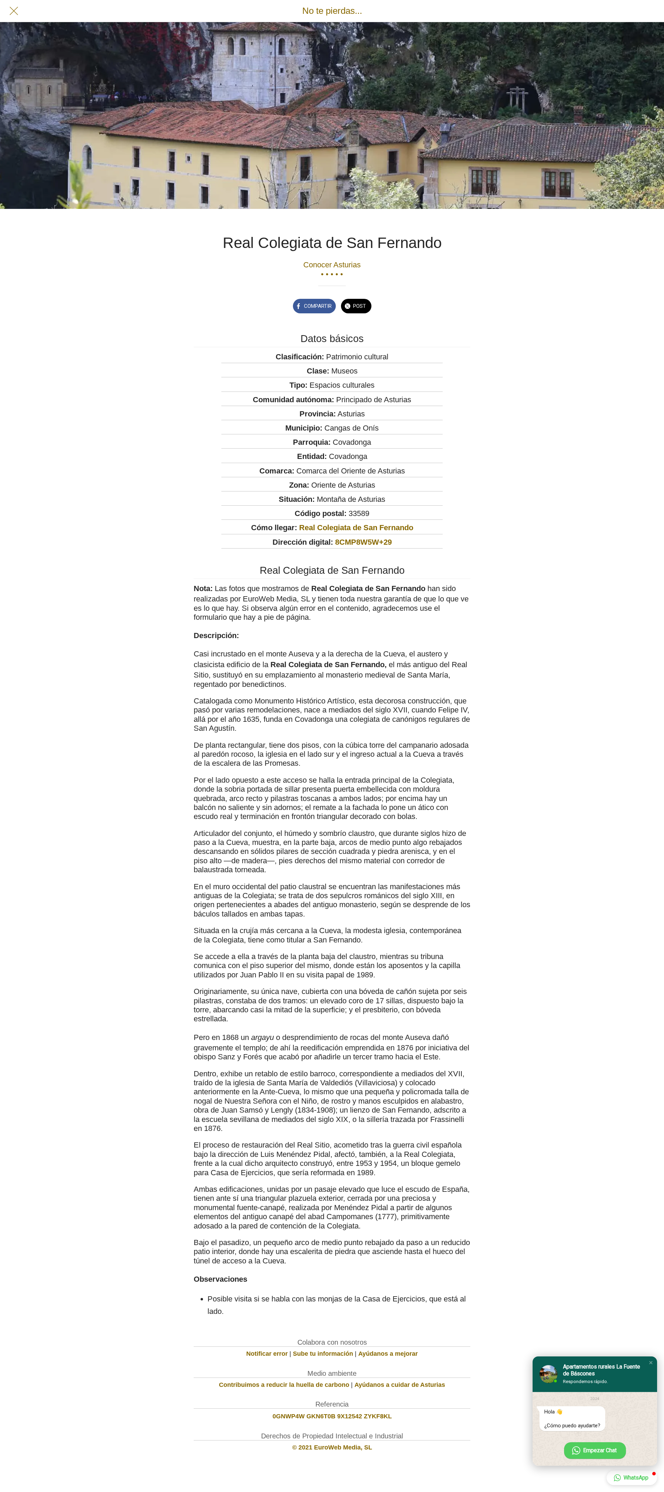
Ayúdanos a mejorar (388, 1353)
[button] (650, 1362)
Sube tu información (323, 1353)
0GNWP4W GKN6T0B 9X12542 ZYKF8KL (332, 1416)
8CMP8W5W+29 (363, 542)
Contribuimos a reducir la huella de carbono (284, 1384)
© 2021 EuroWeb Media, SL (332, 1447)
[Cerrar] (14, 11)
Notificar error (267, 1353)
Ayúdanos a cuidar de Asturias (399, 1384)
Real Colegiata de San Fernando (356, 527)
